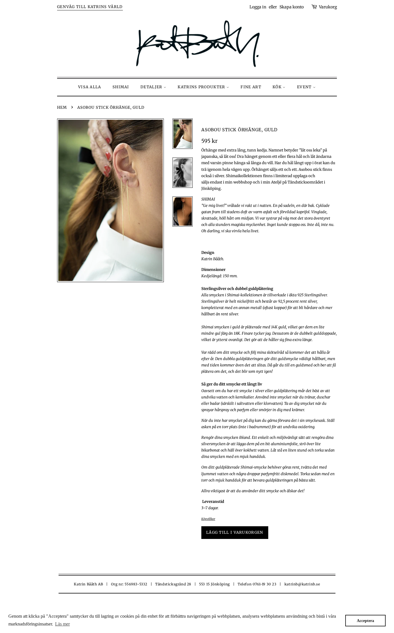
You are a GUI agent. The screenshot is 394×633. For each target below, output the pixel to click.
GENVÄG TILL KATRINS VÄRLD (90, 6)
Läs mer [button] (62, 623)
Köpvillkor (208, 519)
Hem (62, 107)
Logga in (257, 7)
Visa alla (89, 87)
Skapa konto (291, 7)
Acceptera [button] (365, 620)
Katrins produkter (202, 87)
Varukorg (328, 7)
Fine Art (251, 87)
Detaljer (152, 87)
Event (305, 87)
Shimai (120, 87)
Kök (278, 87)
